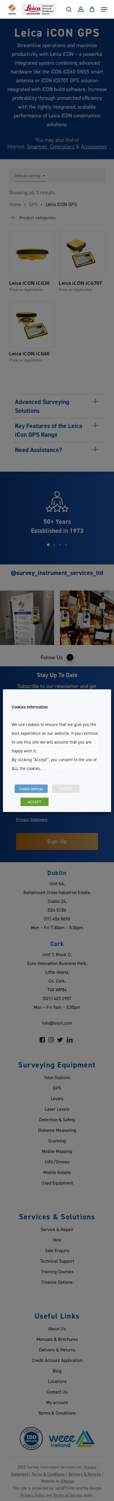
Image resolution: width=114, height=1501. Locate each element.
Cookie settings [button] (31, 788)
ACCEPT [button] (34, 801)
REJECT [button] (65, 788)
